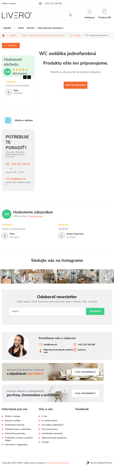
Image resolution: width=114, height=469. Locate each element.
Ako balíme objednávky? (53, 425)
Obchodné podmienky (15, 433)
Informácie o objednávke (16, 444)
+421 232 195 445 (20, 166)
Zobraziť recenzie (35, 216)
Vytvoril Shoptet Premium (101, 463)
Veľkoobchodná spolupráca (54, 438)
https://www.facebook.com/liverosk (58, 351)
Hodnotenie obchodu (14, 424)
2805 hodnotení (19, 73)
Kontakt (45, 442)
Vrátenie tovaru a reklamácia (18, 429)
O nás (44, 416)
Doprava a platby (12, 420)
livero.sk (82, 349)
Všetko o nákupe (9, 3)
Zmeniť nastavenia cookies (58, 463)
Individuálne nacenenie (52, 433)
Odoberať (95, 311)
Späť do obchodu (75, 85)
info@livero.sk (18, 178)
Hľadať (70, 15)
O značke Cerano (49, 420)
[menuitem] (9, 28)
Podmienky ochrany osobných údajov (19, 439)
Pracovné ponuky (50, 429)
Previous (25, 77)
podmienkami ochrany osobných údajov (54, 318)
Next (29, 77)
